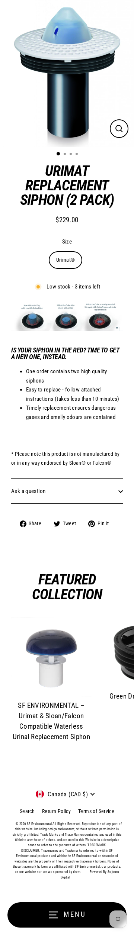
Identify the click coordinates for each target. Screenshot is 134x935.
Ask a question (28, 491)
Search (27, 811)
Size (67, 241)
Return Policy (56, 811)
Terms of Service (96, 811)
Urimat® (65, 260)
